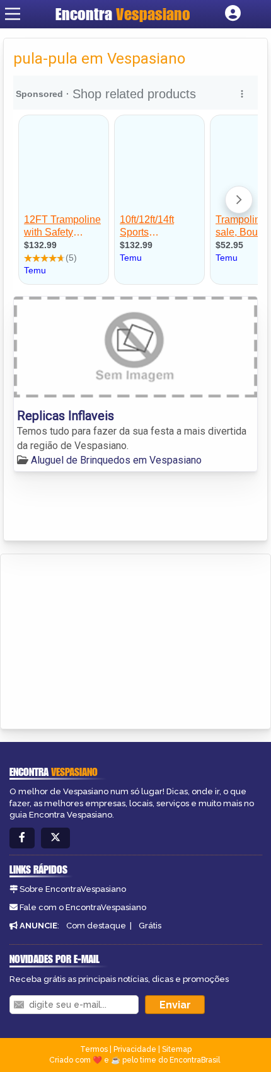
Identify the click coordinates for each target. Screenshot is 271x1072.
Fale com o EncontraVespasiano (83, 907)
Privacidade (134, 1049)
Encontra (122, 13)
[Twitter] (55, 838)
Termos (94, 1049)
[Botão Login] (233, 14)
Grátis (150, 925)
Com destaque (96, 925)
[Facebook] (22, 838)
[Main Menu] (12, 13)
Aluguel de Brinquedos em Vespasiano (116, 460)
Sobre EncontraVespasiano (73, 889)
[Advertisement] (104, 639)
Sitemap (177, 1049)
